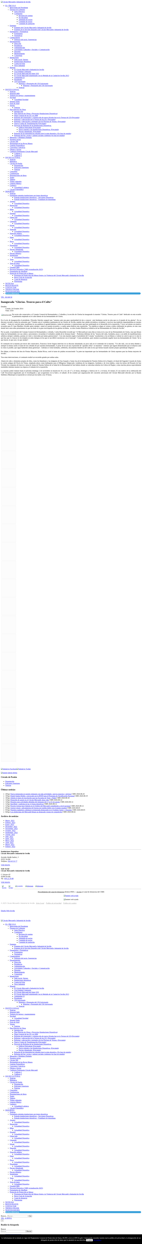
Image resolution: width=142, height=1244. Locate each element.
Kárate (12, 225)
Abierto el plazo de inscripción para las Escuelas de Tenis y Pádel (33, 798)
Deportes (17, 52)
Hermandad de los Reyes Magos (21, 143)
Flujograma (18, 281)
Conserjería (18, 56)
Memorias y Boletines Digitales (21, 137)
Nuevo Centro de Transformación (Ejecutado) (30, 123)
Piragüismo (14, 245)
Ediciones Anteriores (21, 167)
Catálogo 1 (18, 153)
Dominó (13, 213)
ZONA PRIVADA (12, 293)
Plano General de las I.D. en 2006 (26, 115)
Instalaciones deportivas (22, 62)
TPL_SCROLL (6, 1218)
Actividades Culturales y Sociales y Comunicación (32, 50)
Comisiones (18, 14)
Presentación (18, 165)
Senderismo (14, 255)
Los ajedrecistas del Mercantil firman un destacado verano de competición (36, 812)
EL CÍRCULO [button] (10, 6)
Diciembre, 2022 (11, 827)
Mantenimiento (19, 54)
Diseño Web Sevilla (8, 911)
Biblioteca (13, 161)
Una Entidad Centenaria (22, 72)
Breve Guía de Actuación (23, 277)
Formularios (18, 34)
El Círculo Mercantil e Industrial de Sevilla (29, 70)
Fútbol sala (13, 217)
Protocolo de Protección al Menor (21, 273)
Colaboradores (15, 38)
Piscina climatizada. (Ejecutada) (30, 131)
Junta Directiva (19, 12)
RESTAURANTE (11, 285)
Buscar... (4, 1216)
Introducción (18, 111)
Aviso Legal (40, 903)
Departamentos (15, 42)
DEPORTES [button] (9, 191)
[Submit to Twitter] (24, 769)
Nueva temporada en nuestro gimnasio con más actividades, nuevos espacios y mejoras (41, 794)
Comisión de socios (25, 22)
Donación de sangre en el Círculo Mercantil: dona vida (29, 800)
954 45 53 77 (12, 861)
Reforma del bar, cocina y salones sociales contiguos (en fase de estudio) (39, 135)
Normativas (18, 36)
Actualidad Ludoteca (21, 187)
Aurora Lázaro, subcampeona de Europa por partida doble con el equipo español (38, 808)
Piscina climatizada (16, 249)
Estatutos (13, 26)
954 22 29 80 (9, 878)
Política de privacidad (53, 903)
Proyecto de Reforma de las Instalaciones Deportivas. (32, 125)
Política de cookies (69, 903)
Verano (12, 105)
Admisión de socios (25, 20)
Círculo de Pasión (16, 163)
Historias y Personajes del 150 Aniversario (33, 83)
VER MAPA (5, 865)
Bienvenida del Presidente (19, 8)
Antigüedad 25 (19, 77)
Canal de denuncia (20, 279)
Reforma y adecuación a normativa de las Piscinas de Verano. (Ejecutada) (40, 121)
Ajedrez (12, 201)
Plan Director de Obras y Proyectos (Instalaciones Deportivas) (36, 113)
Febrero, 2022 (10, 847)
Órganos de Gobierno (17, 10)
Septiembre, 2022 (11, 833)
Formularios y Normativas (19, 32)
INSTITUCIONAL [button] (12, 89)
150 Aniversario (19, 81)
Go (30, 1216)
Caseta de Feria (19, 64)
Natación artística (16, 233)
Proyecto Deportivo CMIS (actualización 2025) (26, 269)
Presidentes (18, 79)
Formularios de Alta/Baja (18, 271)
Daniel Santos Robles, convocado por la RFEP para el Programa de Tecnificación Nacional (42, 796)
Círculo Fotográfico (17, 189)
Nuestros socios (15, 139)
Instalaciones (14, 58)
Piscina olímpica (15, 253)
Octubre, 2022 (10, 831)
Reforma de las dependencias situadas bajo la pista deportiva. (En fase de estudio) (42, 133)
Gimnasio (13, 221)
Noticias (21, 87)
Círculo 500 (14, 141)
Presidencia (18, 46)
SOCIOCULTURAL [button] (12, 157)
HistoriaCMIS (15, 93)
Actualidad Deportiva (21, 203)
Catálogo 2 (18, 155)
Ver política (97, 1240)
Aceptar (89, 1240)
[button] (6, 297)
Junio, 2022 (9, 839)
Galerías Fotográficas (17, 145)
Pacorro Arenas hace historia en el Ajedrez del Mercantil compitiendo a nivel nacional (40, 806)
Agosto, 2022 (10, 835)
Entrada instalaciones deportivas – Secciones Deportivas (33, 197)
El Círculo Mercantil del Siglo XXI (26, 74)
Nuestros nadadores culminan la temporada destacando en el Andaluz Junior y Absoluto (41, 810)
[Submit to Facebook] (9, 769)
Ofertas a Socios (15, 149)
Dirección (17, 44)
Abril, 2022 (9, 843)
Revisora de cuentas (26, 16)
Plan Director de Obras (18, 109)
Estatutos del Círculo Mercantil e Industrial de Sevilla (32, 28)
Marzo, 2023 (9, 821)
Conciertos (13, 171)
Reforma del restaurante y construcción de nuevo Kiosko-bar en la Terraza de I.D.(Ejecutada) (46, 117)
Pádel (12, 237)
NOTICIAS (9, 283)
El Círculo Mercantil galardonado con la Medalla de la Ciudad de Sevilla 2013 (41, 76)
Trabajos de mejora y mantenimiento (22, 95)
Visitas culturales (16, 181)
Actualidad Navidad (21, 99)
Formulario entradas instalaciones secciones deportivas (29, 195)
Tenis (12, 259)
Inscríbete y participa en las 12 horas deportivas (27, 804)
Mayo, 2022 (9, 841)
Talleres (12, 179)
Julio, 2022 (9, 837)
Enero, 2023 (9, 825)
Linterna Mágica (15, 183)
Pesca (12, 241)
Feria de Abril (14, 103)
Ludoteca (13, 185)
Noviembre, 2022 (11, 829)
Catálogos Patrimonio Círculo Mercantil (24, 151)
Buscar (3, 1229)
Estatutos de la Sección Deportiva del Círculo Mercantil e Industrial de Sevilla (41, 30)
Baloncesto (14, 205)
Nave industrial (19, 66)
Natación (13, 229)
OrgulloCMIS (15, 267)
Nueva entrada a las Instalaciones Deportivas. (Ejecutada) (39, 129)
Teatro (12, 177)
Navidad (13, 97)
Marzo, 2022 (9, 845)
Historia (12, 68)
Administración (19, 48)
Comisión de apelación (27, 24)
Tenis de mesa (15, 263)
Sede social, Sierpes (21, 60)
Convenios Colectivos (17, 147)
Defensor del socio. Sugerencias (25, 40)
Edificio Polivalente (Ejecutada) (30, 127)
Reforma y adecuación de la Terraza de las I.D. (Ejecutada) (34, 119)
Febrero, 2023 (10, 823)
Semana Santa (15, 101)
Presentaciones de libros (18, 175)
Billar (12, 209)
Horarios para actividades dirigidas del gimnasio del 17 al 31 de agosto (35, 802)
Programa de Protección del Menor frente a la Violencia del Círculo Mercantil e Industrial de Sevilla (49, 275)
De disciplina (23, 18)
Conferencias (14, 173)
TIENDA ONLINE (12, 289)
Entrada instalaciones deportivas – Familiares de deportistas (35, 199)
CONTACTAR (10, 287)
